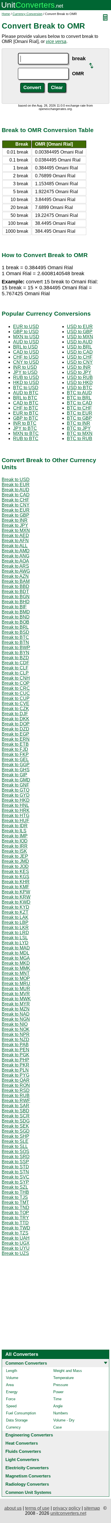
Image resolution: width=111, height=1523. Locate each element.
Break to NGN (16, 1019)
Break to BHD (16, 601)
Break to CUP (16, 698)
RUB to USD (26, 377)
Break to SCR (16, 1115)
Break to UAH (16, 1238)
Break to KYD (15, 907)
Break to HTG (15, 815)
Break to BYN (15, 652)
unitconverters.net (68, 1513)
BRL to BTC (25, 397)
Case (57, 1427)
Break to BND (16, 617)
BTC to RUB (79, 438)
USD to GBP (79, 331)
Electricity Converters (27, 1467)
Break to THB (15, 1192)
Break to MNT (16, 973)
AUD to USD (26, 341)
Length (11, 1371)
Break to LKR (15, 927)
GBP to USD (26, 331)
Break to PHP (15, 1059)
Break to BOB (15, 622)
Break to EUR (16, 484)
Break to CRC (16, 688)
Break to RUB (16, 1095)
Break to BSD (15, 632)
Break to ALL (15, 545)
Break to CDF (15, 662)
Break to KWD (16, 902)
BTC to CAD (79, 402)
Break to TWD (16, 1227)
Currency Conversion (27, 14)
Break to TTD (15, 1222)
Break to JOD (15, 866)
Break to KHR (16, 881)
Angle (58, 1406)
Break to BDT (15, 591)
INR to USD (25, 367)
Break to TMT (15, 1202)
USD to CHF (79, 357)
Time (57, 1399)
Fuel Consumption (21, 1413)
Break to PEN (15, 1049)
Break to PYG (15, 1075)
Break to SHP (15, 1136)
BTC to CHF (79, 408)
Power (58, 1392)
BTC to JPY (79, 428)
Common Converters (26, 1363)
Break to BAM (16, 581)
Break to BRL (15, 627)
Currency (13, 1427)
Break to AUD (15, 489)
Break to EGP (15, 734)
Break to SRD (16, 1156)
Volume (12, 1378)
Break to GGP (16, 764)
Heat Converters (21, 1443)
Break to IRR (15, 846)
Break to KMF (15, 886)
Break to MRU (16, 983)
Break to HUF (15, 820)
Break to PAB (15, 1044)
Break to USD (16, 479)
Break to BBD (15, 586)
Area (10, 1385)
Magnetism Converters (28, 1476)
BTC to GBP (79, 418)
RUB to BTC (25, 438)
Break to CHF (15, 499)
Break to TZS (15, 1233)
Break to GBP (15, 515)
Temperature (63, 1378)
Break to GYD (16, 795)
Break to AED (15, 535)
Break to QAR (16, 1080)
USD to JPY (79, 372)
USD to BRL (79, 346)
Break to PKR (15, 1065)
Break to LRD (15, 932)
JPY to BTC (25, 428)
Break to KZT (15, 912)
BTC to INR (78, 423)
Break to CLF (15, 667)
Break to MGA (16, 958)
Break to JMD (15, 861)
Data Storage (17, 1420)
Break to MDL (15, 953)
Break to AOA (15, 561)
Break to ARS (15, 566)
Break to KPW (16, 891)
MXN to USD (26, 336)
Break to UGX (16, 1243)
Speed (11, 1406)
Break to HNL (15, 805)
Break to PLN (15, 1070)
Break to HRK (16, 810)
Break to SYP (15, 1182)
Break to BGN (16, 596)
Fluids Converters (23, 1451)
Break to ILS (14, 830)
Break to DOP (16, 723)
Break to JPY (15, 525)
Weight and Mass (67, 1371)
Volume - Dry (64, 1420)
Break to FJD (15, 749)
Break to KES (15, 871)
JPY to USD (25, 372)
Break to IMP (15, 835)
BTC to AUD (79, 392)
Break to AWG (16, 571)
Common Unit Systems (28, 1492)
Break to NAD (16, 1014)
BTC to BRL (79, 397)
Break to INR (15, 520)
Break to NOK (16, 1029)
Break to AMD (16, 550)
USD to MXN (80, 336)
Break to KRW (16, 897)
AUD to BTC (25, 392)
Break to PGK (15, 1054)
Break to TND (15, 1207)
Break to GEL (15, 759)
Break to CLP (15, 673)
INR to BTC (24, 423)
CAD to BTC (25, 402)
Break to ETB (15, 744)
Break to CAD (16, 494)
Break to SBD (15, 1110)
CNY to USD (26, 362)
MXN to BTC (26, 433)
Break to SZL (15, 1187)
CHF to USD (26, 357)
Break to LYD (15, 942)
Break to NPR (16, 1034)
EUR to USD (26, 326)
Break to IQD (15, 841)
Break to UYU (16, 1248)
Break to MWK (16, 998)
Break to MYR (16, 1003)
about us (13, 1508)
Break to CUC (16, 693)
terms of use (37, 1508)
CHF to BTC (25, 408)
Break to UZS (15, 1253)
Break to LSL (15, 937)
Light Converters (22, 1459)
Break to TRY (15, 1217)
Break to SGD (16, 1131)
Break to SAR (15, 1105)
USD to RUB (80, 377)
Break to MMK (16, 968)
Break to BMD (16, 611)
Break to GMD (16, 779)
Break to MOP (16, 978)
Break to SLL (15, 1146)
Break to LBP (15, 922)
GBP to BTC (25, 418)
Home (6, 14)
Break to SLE (15, 1141)
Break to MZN (16, 1009)
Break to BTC (15, 637)
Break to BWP (16, 647)
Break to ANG (15, 555)
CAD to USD (26, 352)
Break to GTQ (15, 790)
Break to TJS (15, 1197)
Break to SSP (15, 1161)
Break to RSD (16, 1090)
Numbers (60, 1413)
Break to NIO (15, 1024)
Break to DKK (15, 718)
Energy (12, 1392)
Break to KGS (15, 876)
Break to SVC (15, 1177)
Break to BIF (14, 606)
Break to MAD (16, 947)
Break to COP (16, 683)
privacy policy (67, 1508)
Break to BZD (15, 657)
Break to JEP (15, 856)
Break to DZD (15, 729)
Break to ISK (14, 851)
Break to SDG (16, 1121)
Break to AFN (15, 540)
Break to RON (16, 1085)
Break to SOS (15, 1151)
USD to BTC (79, 387)
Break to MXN (16, 530)
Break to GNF (15, 785)
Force (10, 1399)
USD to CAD (80, 352)
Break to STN (15, 1171)
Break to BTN (15, 642)
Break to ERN (16, 739)
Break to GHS (16, 769)
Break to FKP (15, 754)
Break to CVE (15, 703)
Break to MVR (16, 993)
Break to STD (15, 1166)
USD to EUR (80, 326)
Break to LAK (15, 917)
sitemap (92, 1508)
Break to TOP (15, 1212)
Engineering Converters (29, 1434)
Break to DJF (15, 713)
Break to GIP (14, 774)
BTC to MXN (79, 433)
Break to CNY (16, 505)
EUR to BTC (25, 413)
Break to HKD (16, 800)
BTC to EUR (79, 413)
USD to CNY (80, 362)
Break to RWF (16, 1100)
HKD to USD (26, 382)
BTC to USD (25, 387)
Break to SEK (15, 1126)
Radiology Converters (27, 1484)
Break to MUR (16, 988)
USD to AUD (79, 341)
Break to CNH (16, 678)
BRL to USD (25, 346)
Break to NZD (15, 1039)
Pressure (60, 1385)
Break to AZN (15, 576)
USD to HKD (80, 382)
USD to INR (79, 367)
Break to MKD (16, 963)
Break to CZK (15, 708)
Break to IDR (15, 825)
